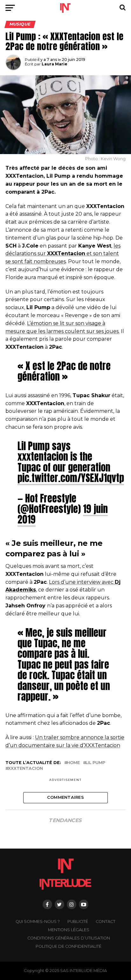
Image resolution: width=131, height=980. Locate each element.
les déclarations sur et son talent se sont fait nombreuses (63, 254)
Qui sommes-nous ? (38, 921)
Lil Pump (95, 763)
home (73, 763)
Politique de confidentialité (68, 946)
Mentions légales (68, 929)
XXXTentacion (25, 769)
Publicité (77, 921)
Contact (105, 921)
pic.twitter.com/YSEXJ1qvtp (70, 478)
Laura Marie (54, 64)
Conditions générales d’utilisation (68, 938)
